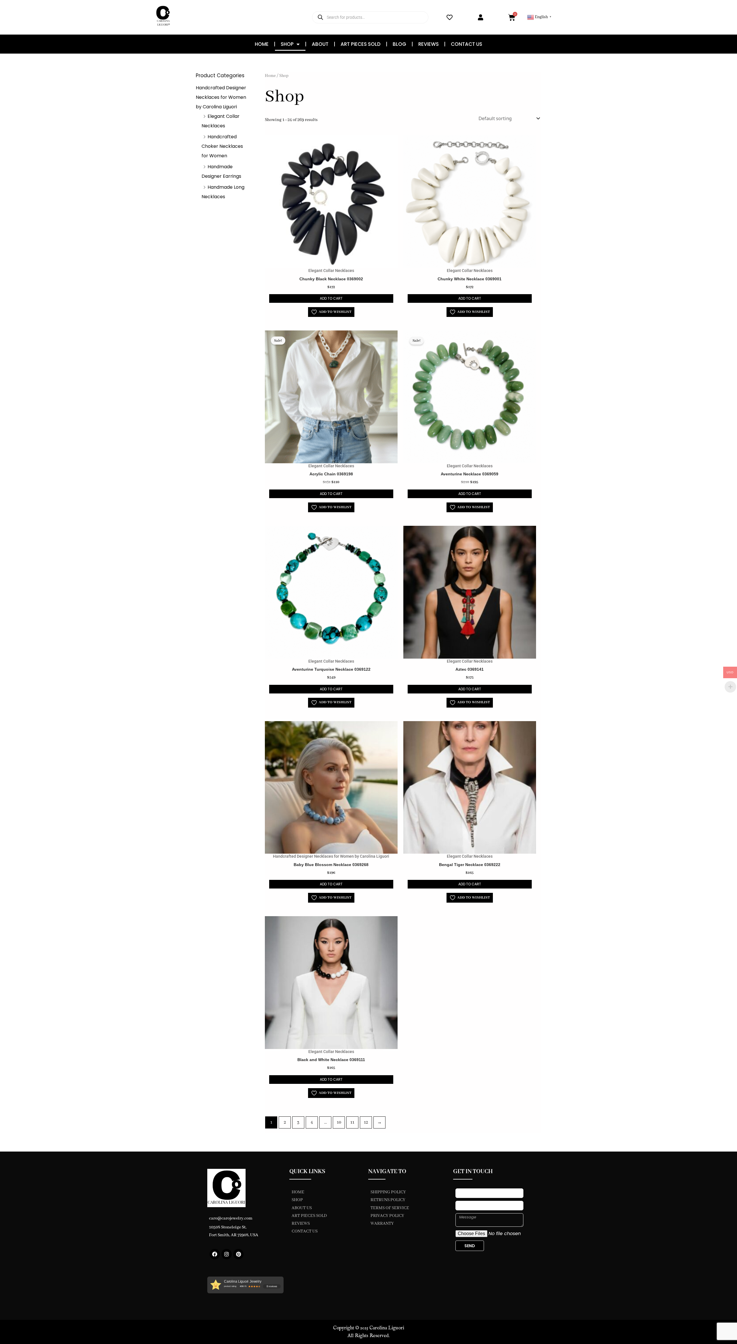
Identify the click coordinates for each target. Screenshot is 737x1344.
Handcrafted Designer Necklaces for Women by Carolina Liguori (221, 97)
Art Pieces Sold (361, 44)
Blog (399, 44)
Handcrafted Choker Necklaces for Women (222, 146)
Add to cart (331, 298)
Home (262, 44)
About (320, 44)
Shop (287, 44)
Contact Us (466, 44)
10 (339, 1122)
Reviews (428, 44)
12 (366, 1122)
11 (352, 1122)
